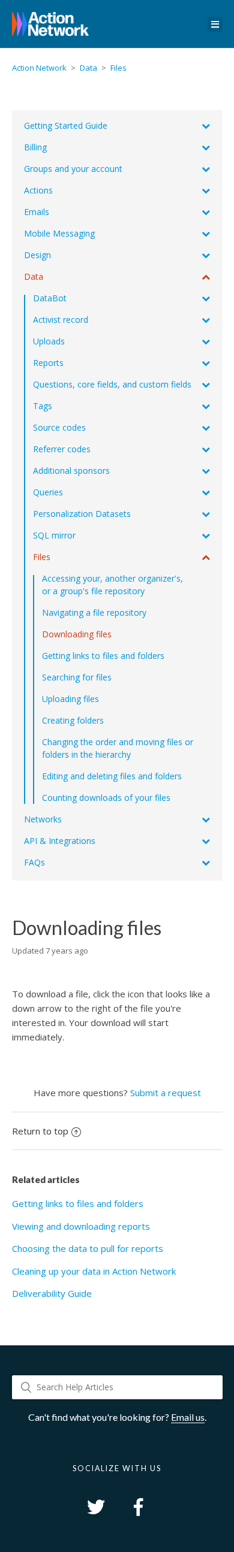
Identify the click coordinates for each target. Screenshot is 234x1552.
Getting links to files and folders (77, 1203)
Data (88, 67)
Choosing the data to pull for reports (87, 1248)
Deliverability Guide (52, 1293)
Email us (188, 1417)
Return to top (40, 1131)
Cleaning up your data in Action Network (94, 1271)
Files (118, 67)
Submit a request (165, 1093)
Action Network (39, 67)
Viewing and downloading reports (81, 1226)
